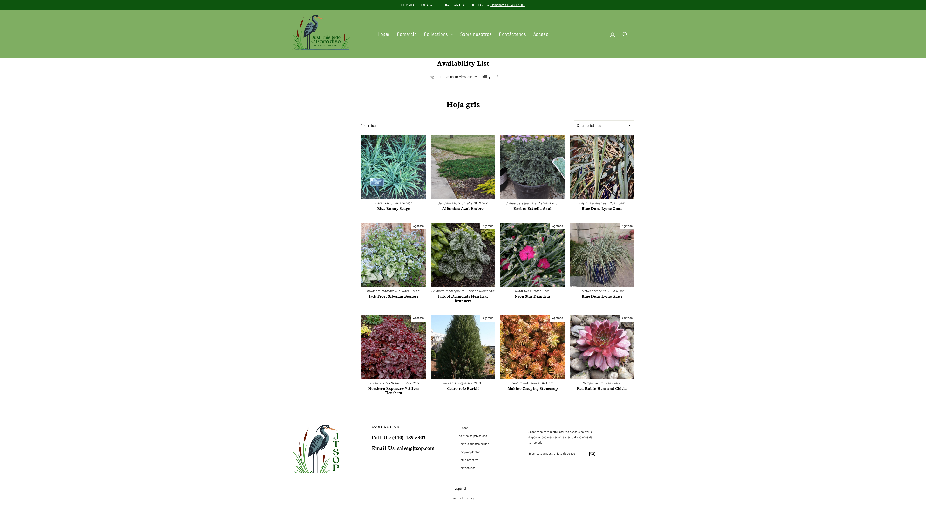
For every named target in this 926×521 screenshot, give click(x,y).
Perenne (298, 146)
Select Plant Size (302, 183)
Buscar (463, 428)
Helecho (297, 170)
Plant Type (303, 124)
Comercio (407, 34)
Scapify (470, 498)
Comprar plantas (469, 452)
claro (348, 193)
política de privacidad (473, 436)
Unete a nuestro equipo (474, 444)
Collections (436, 34)
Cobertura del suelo (305, 152)
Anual (296, 158)
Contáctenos (512, 34)
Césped (297, 164)
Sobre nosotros (476, 34)
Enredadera (300, 176)
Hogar (384, 34)
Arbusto (297, 140)
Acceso (540, 34)
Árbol (296, 134)
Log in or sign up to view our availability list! (463, 76)
